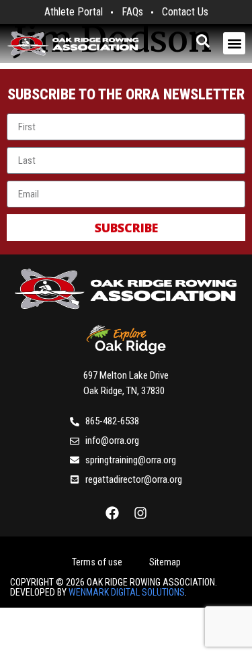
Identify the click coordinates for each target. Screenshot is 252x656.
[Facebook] (112, 513)
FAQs (132, 11)
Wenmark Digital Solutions (127, 592)
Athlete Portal (73, 11)
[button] (234, 43)
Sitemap (165, 562)
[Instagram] (140, 513)
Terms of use (97, 562)
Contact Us (185, 11)
